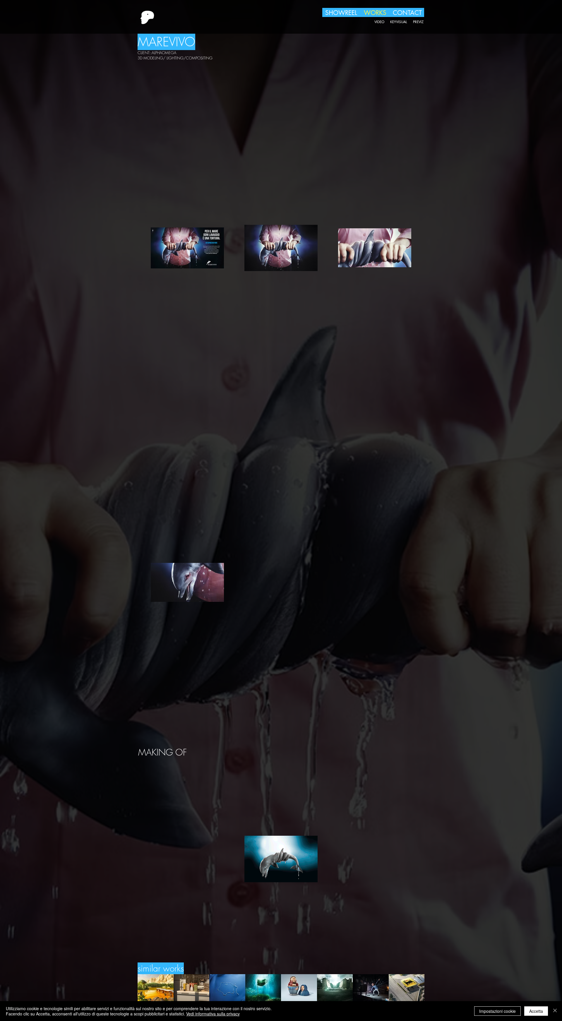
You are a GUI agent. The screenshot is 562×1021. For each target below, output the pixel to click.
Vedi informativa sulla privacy (213, 1014)
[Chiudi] (554, 1011)
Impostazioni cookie (497, 1011)
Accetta (536, 1011)
